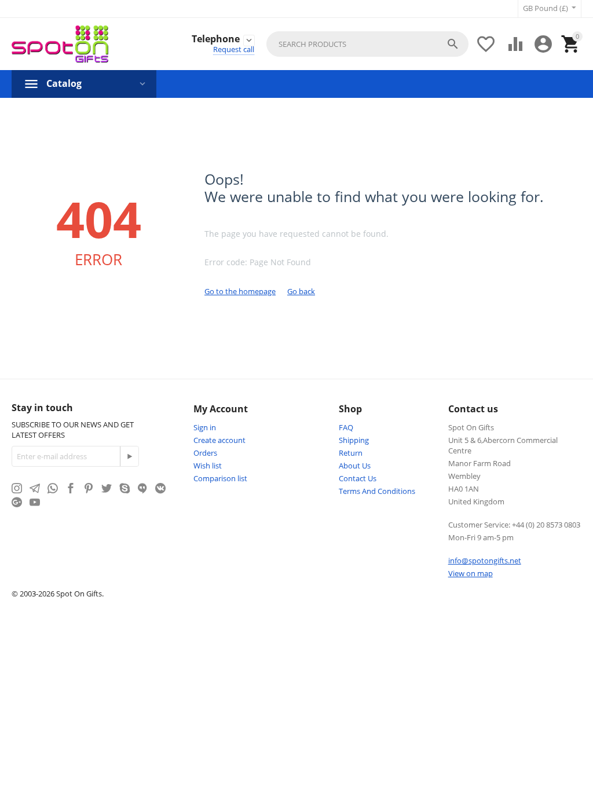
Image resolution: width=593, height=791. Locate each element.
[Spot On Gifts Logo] (60, 44)
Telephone (216, 39)
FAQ (346, 427)
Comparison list (220, 478)
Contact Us (357, 478)
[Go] (129, 456)
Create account (219, 440)
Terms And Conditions (377, 491)
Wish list (207, 465)
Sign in (204, 427)
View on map (470, 573)
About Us (355, 465)
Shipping (354, 440)
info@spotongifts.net (484, 560)
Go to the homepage (240, 291)
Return (351, 453)
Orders (205, 453)
